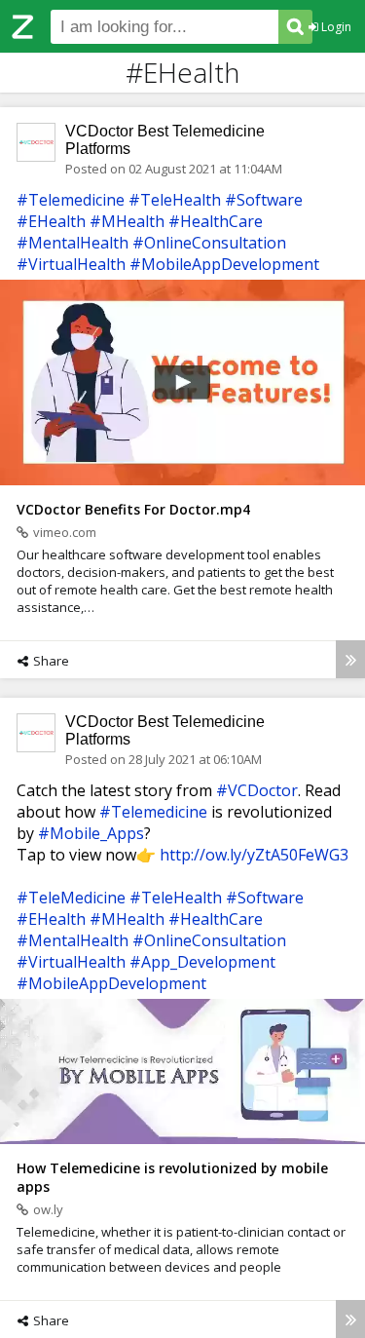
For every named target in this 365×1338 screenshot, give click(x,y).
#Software (264, 199)
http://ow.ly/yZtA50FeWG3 (254, 854)
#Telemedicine (71, 199)
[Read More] (350, 659)
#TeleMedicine (71, 897)
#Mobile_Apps (91, 833)
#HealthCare (215, 221)
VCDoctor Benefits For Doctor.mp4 (133, 509)
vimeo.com (64, 532)
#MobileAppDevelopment (224, 264)
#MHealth (127, 221)
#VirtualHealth (71, 264)
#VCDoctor (257, 790)
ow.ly (48, 1209)
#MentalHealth (72, 242)
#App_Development (202, 962)
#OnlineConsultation (209, 242)
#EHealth (51, 221)
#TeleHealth (174, 199)
